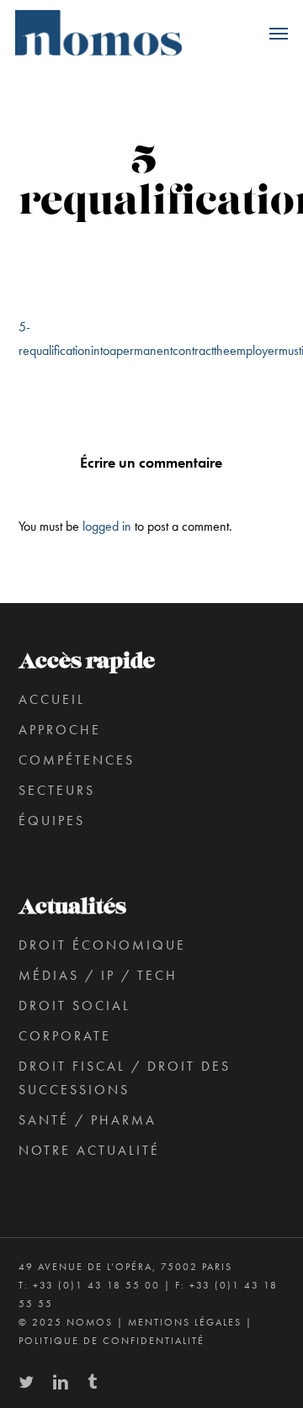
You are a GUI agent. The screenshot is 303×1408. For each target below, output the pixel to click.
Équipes (52, 820)
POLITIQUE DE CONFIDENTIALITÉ (112, 1340)
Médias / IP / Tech (98, 975)
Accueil (52, 699)
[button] (278, 32)
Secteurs (57, 790)
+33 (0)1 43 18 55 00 (96, 1285)
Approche (60, 729)
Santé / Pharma (88, 1120)
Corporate (65, 1036)
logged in (106, 526)
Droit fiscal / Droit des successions (125, 1077)
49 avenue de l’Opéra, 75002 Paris (125, 1266)
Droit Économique (102, 945)
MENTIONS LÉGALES (185, 1322)
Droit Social (74, 1005)
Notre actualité (89, 1150)
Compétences (77, 760)
